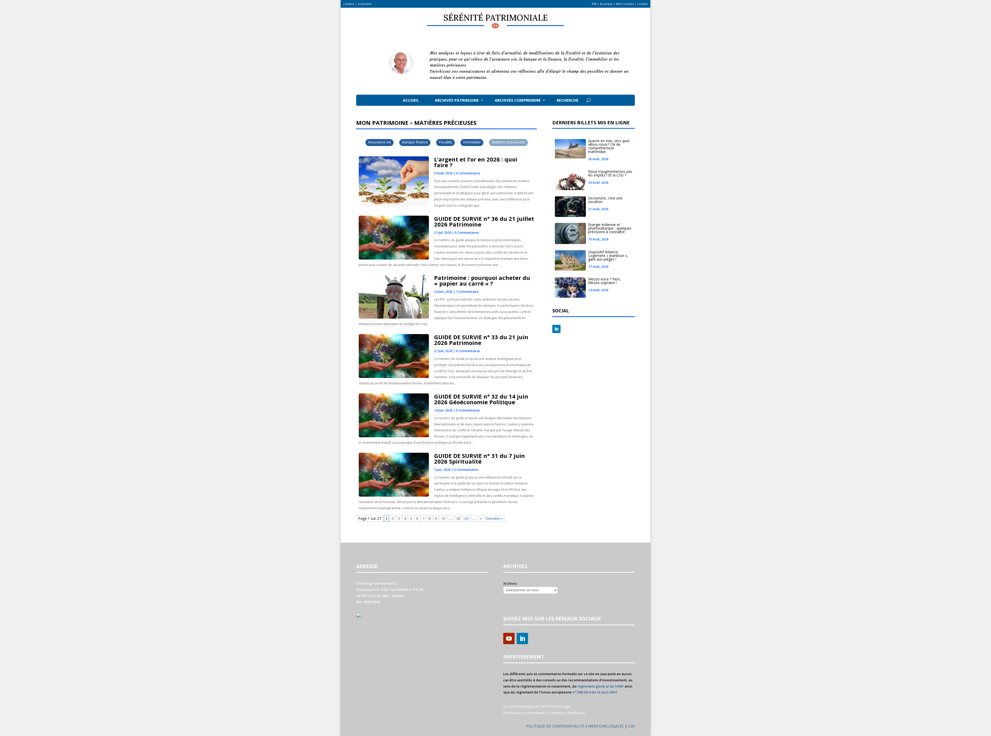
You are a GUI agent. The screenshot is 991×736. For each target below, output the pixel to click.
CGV (631, 726)
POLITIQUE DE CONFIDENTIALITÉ (555, 726)
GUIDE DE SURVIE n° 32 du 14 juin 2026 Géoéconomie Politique (481, 399)
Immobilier (472, 142)
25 (467, 518)
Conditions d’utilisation (567, 712)
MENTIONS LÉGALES (606, 726)
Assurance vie (379, 142)
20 (458, 518)
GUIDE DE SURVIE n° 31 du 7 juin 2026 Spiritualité (479, 458)
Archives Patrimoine (457, 100)
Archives (510, 583)
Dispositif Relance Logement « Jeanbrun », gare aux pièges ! (608, 255)
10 (443, 518)
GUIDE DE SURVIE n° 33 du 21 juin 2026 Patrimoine (481, 339)
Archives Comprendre (518, 100)
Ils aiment (364, 4)
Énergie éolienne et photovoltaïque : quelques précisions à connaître (610, 228)
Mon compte (625, 4)
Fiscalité (445, 142)
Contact (642, 4)
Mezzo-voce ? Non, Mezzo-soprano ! (604, 281)
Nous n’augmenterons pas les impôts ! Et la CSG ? (610, 173)
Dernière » (494, 518)
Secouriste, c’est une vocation (605, 200)
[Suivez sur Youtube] (509, 638)
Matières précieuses (508, 142)
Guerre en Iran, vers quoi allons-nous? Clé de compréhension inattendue (608, 146)
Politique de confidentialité (524, 712)
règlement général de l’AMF (600, 686)
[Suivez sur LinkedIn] (556, 329)
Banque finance (415, 142)
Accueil (411, 100)
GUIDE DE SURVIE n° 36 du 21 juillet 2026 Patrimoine (484, 221)
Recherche (567, 100)
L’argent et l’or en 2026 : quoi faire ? (475, 162)
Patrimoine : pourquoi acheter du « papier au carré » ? (482, 280)
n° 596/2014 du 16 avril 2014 (594, 692)
